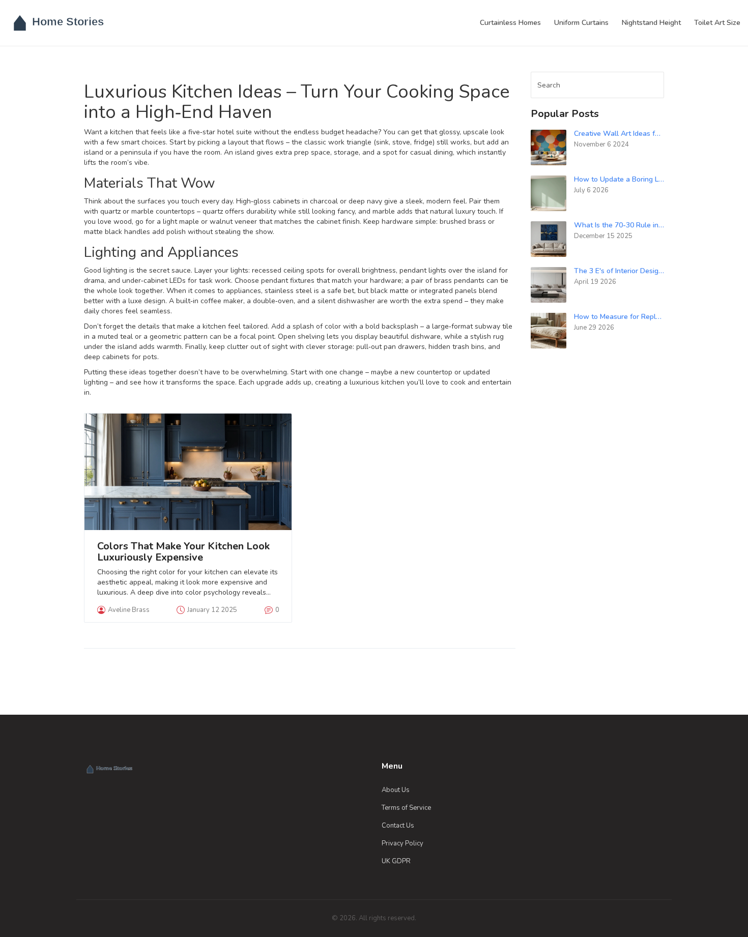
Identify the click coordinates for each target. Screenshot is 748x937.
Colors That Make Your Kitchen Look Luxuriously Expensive (183, 552)
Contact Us (398, 825)
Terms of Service (406, 807)
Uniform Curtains (581, 22)
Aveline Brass (129, 609)
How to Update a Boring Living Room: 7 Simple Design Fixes (619, 179)
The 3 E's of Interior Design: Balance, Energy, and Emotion (619, 271)
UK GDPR (396, 861)
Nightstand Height (651, 22)
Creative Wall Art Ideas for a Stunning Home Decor (619, 133)
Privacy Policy (402, 843)
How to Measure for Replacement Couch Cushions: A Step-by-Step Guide (619, 316)
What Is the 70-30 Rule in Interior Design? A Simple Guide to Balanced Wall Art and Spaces (619, 225)
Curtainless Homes (510, 22)
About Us (396, 790)
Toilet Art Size (717, 22)
